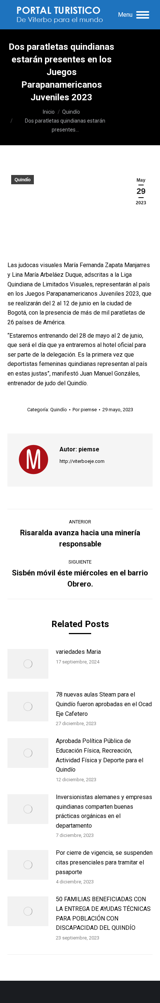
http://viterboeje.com (82, 461)
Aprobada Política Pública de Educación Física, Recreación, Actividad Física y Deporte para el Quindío (99, 755)
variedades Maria (78, 651)
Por (85, 409)
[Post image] (27, 664)
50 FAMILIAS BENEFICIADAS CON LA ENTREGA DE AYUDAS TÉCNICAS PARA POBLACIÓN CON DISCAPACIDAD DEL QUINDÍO (103, 913)
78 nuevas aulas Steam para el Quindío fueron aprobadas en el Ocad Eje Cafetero (104, 704)
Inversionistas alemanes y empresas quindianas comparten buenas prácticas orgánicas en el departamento (104, 811)
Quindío (23, 179)
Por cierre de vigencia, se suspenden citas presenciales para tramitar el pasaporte (104, 862)
